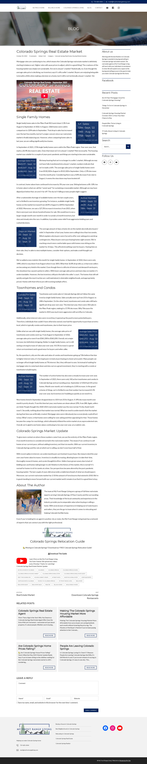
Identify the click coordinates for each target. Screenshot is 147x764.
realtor (47, 584)
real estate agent (23, 584)
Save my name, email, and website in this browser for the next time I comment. (48, 702)
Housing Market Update (79, 56)
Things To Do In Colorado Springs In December (114, 106)
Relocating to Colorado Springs (65, 734)
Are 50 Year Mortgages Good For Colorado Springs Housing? (113, 99)
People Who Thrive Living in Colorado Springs (111, 124)
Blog (89, 8)
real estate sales (37, 584)
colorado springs (53, 570)
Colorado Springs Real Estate (63, 56)
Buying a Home (38, 8)
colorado (41, 570)
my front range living (65, 581)
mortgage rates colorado (26, 581)
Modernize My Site (125, 760)
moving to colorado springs (46, 581)
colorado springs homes (70, 570)
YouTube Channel (35, 561)
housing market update (41, 577)
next (85, 595)
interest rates (56, 577)
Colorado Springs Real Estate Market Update (32, 566)
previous (25, 593)
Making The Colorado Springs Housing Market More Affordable (77, 613)
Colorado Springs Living (74, 8)
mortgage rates (86, 577)
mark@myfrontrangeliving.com (119, 2)
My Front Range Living (50, 559)
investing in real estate (71, 577)
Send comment (91, 710)
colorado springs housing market (28, 573)
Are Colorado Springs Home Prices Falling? (34, 647)
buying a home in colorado (26, 570)
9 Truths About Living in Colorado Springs (113, 132)
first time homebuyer (24, 577)
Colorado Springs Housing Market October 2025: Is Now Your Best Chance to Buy (114, 115)
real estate (79, 581)
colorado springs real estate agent (74, 573)
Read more (49, 635)
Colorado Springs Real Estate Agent (35, 612)
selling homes (58, 584)
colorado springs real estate (51, 573)
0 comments (32, 56)
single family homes (72, 584)
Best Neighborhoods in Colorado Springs (68, 729)
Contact (98, 8)
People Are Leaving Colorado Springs (77, 647)
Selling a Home (54, 8)
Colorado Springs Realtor (63, 743)
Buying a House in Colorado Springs (66, 724)
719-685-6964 (98, 2)
